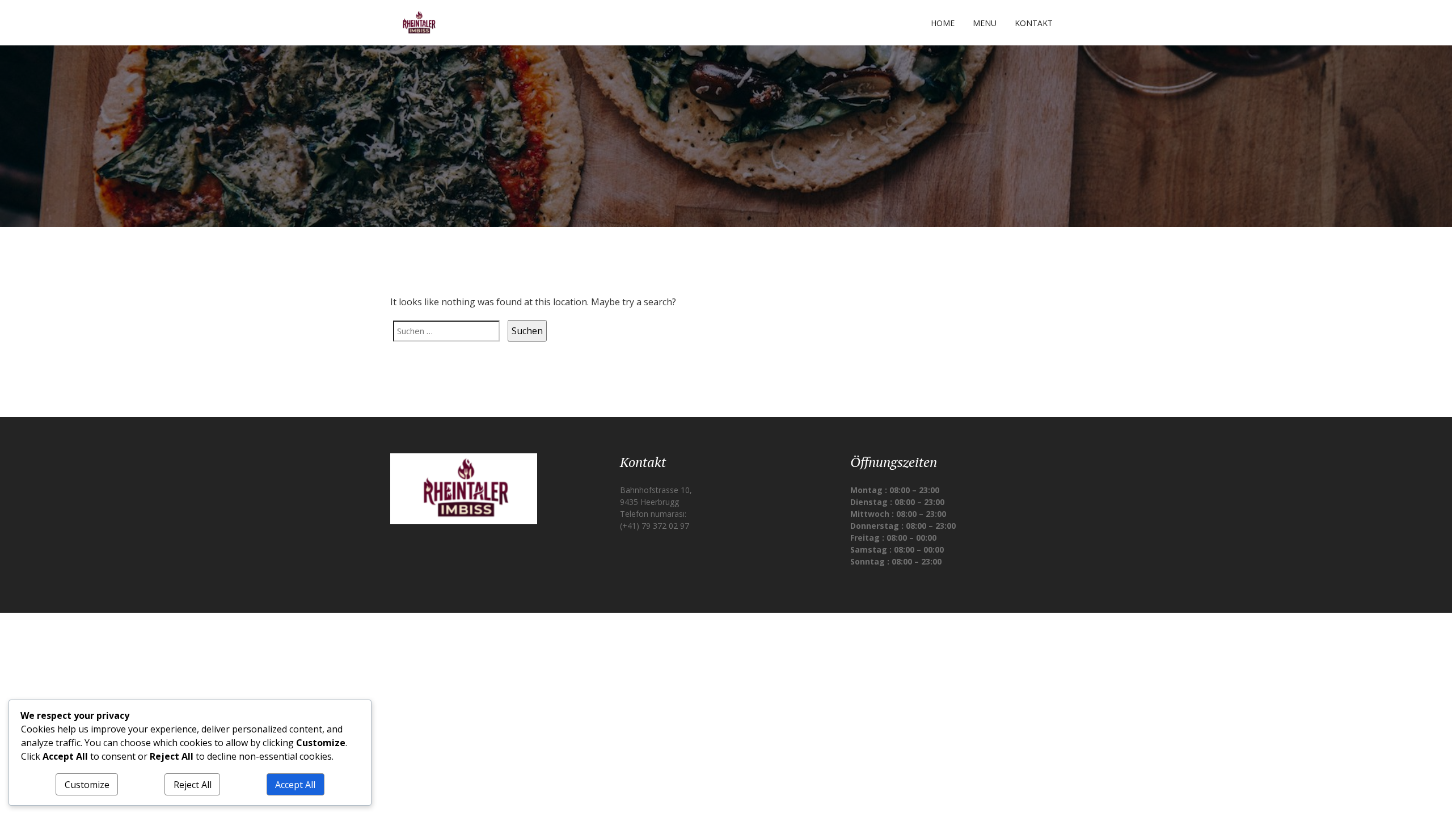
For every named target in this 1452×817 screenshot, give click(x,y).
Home (943, 23)
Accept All (295, 784)
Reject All (193, 784)
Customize (87, 784)
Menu (985, 23)
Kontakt (1034, 23)
